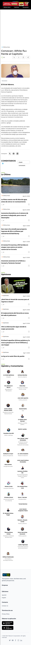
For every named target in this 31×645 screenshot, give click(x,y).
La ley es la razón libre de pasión (12, 356)
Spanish (4, 595)
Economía (25, 7)
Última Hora (6, 7)
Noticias (16, 7)
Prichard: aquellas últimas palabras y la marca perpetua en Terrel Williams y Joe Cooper (15, 342)
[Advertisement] (15, 26)
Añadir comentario (22, 163)
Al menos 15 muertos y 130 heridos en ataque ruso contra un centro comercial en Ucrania (14, 247)
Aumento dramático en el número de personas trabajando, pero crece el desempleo (14, 215)
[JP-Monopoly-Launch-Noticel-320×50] (15, 4)
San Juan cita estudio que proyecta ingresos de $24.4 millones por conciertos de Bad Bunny (14, 231)
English (4, 597)
